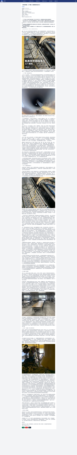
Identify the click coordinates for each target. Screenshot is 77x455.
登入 (76, 1)
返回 (29, 427)
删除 (26, 427)
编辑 (23, 427)
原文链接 (23, 6)
